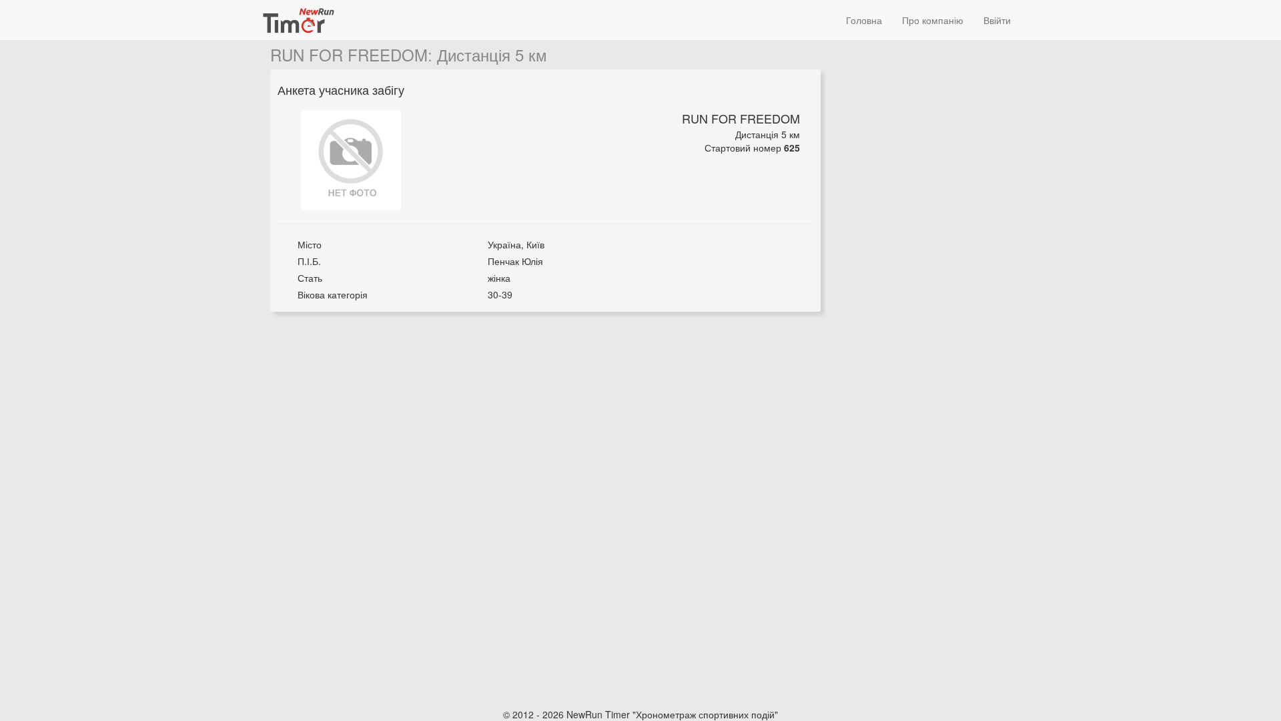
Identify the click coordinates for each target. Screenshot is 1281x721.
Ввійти (997, 20)
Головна (864, 20)
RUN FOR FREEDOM (349, 54)
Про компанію (932, 20)
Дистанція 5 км (492, 54)
